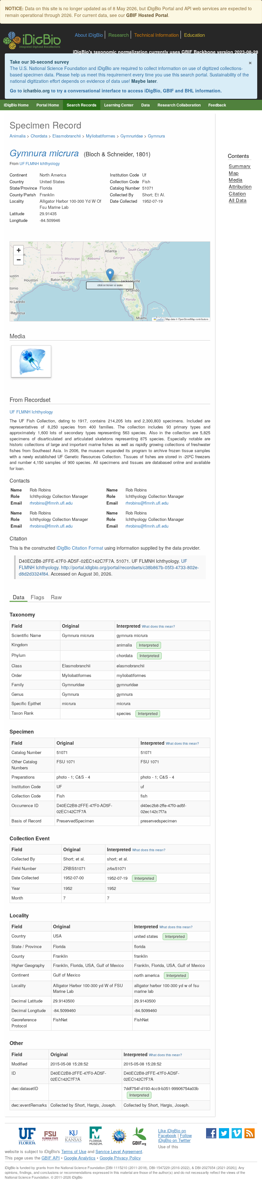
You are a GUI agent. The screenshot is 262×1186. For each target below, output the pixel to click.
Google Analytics (80, 1158)
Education (194, 34)
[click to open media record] (31, 360)
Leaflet (160, 319)
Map (234, 172)
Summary (240, 165)
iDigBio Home (16, 105)
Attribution (240, 186)
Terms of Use (73, 1151)
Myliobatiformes (100, 136)
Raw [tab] (56, 597)
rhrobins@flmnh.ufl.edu (51, 503)
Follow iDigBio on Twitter (175, 1137)
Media (236, 179)
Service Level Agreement (119, 1151)
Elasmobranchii (66, 136)
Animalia (18, 136)
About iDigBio (89, 34)
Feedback (217, 105)
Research (118, 34)
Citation (237, 193)
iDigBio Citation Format (80, 548)
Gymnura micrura (44, 152)
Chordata (39, 136)
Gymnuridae (131, 136)
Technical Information (156, 34)
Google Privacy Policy (120, 1158)
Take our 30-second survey (39, 62)
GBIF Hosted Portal (147, 15)
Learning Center (119, 105)
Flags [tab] (37, 597)
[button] (18, 250)
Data (145, 105)
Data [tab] (18, 597)
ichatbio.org (36, 90)
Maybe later (144, 81)
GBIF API (51, 1158)
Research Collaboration (179, 105)
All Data (237, 200)
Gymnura (156, 136)
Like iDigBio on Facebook (172, 1132)
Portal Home (47, 105)
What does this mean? (158, 626)
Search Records (81, 105)
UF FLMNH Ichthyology (39, 163)
